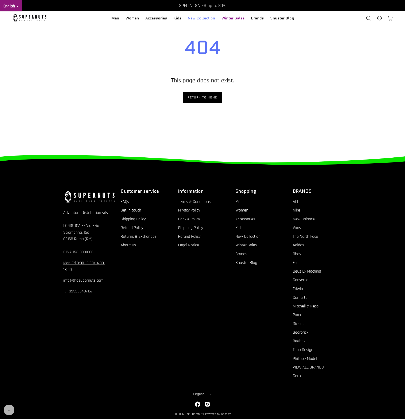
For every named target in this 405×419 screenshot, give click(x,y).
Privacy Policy (232, 248)
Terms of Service (258, 248)
